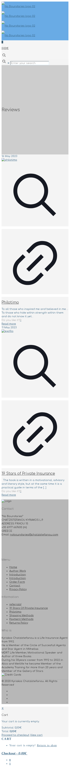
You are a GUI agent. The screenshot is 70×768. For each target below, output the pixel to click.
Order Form (17, 582)
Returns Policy (18, 622)
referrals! (15, 604)
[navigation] (35, 722)
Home (13, 567)
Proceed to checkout (15, 735)
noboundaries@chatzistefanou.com (34, 534)
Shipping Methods (21, 615)
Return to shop (47, 745)
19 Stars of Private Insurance (28, 473)
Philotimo (10, 302)
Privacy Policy (18, 589)
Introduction (17, 574)
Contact (14, 585)
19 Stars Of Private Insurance (28, 608)
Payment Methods (21, 619)
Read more (9, 323)
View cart (36, 735)
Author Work (17, 571)
